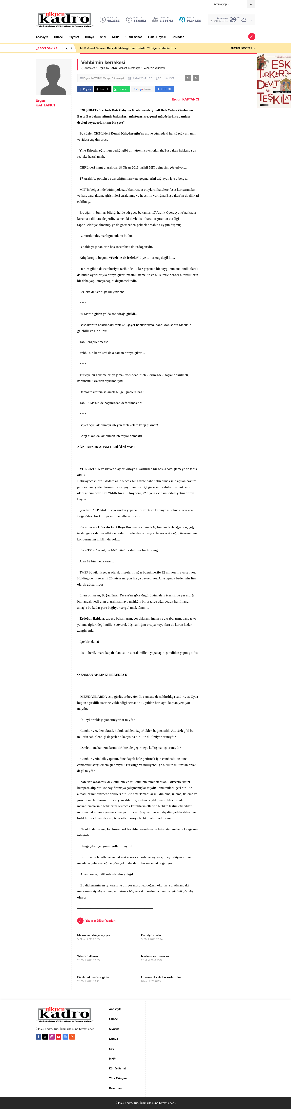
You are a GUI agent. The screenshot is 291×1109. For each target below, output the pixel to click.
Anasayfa (90, 68)
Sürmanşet (134, 68)
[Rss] (72, 1037)
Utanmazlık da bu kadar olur (161, 977)
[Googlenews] (65, 1037)
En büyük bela (151, 935)
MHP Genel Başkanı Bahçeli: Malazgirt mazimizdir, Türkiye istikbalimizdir (128, 48)
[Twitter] (45, 1037)
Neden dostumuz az (155, 956)
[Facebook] (38, 1037)
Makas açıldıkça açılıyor (94, 935)
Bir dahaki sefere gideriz (94, 977)
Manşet (123, 68)
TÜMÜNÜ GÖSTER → (243, 48)
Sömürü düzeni (88, 956)
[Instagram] (52, 1037)
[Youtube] (58, 1037)
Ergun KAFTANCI (45, 103)
